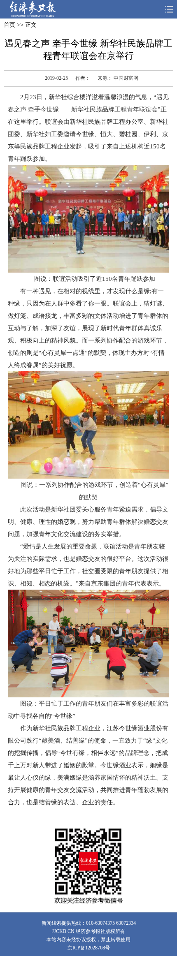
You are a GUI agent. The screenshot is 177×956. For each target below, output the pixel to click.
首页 (9, 25)
